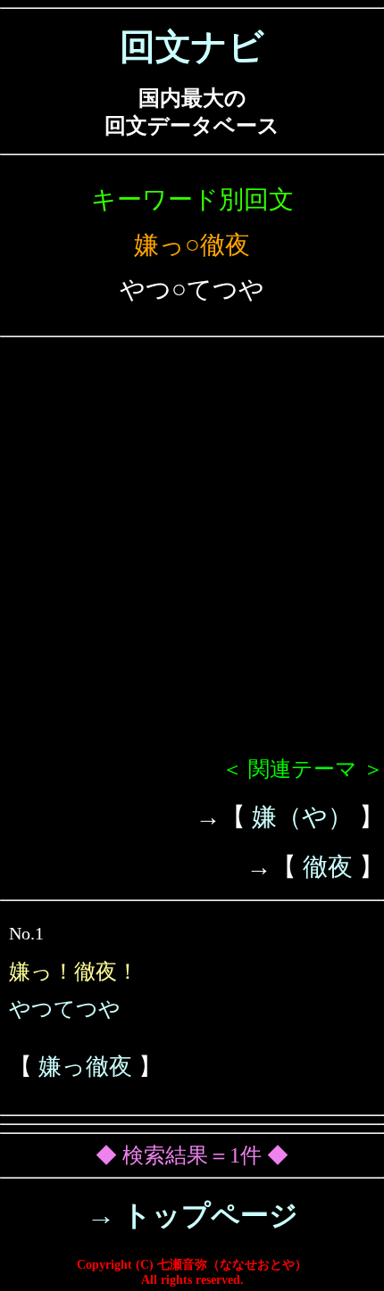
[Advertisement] (192, 554)
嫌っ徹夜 (85, 1067)
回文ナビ (192, 47)
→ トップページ (192, 1215)
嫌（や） (302, 817)
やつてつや (65, 1009)
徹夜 (328, 867)
